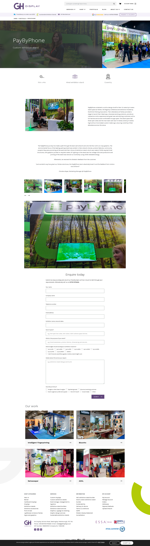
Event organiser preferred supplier (57, 392)
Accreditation (80, 515)
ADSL (81, 481)
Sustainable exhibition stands (59, 515)
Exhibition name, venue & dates (55, 321)
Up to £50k (96, 349)
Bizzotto (82, 443)
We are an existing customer (88, 389)
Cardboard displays (30, 502)
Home (15, 18)
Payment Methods (108, 506)
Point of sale (28, 511)
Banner (26, 499)
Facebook (35, 529)
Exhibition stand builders (58, 506)
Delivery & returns (82, 506)
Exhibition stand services (58, 508)
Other (94, 392)
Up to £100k (60, 351)
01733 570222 (114, 14)
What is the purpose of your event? (55, 338)
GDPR (78, 511)
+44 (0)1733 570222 (45, 524)
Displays (27, 504)
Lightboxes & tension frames (33, 513)
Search (114, 4)
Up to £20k (77, 349)
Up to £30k (87, 349)
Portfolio (94, 9)
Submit (96, 396)
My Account (106, 497)
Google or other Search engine (56, 389)
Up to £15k (68, 349)
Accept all (127, 543)
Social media (85, 392)
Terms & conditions (82, 508)
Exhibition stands (29, 506)
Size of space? (50, 330)
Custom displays (55, 497)
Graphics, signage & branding (59, 511)
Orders (104, 502)
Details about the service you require (56, 358)
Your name (49, 287)
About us (114, 9)
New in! (26, 497)
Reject (114, 543)
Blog (104, 9)
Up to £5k (50, 349)
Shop (82, 9)
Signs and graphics (30, 515)
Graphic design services (57, 513)
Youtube (44, 529)
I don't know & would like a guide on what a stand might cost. (65, 354)
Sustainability (80, 504)
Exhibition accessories (31, 508)
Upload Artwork (107, 508)
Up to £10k (59, 349)
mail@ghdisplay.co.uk (64, 524)
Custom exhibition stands (58, 499)
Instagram (41, 529)
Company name (50, 295)
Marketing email (72, 389)
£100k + (69, 351)
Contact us (128, 9)
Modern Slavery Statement (84, 513)
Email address (50, 312)
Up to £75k (51, 351)
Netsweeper (33, 481)
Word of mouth (75, 392)
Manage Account (107, 499)
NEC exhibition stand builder (85, 497)
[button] (25, 195)
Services (70, 9)
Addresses (105, 504)
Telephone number (51, 304)
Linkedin (38, 529)
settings (101, 542)
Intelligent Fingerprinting (38, 443)
